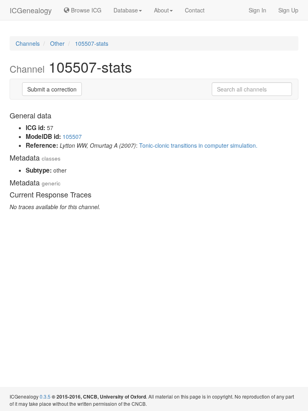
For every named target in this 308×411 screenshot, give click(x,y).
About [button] (161, 10)
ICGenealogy (31, 10)
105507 (72, 136)
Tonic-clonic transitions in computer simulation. (198, 145)
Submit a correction (52, 89)
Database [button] (125, 10)
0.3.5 (45, 396)
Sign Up (288, 10)
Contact (195, 10)
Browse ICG (85, 10)
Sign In (257, 10)
